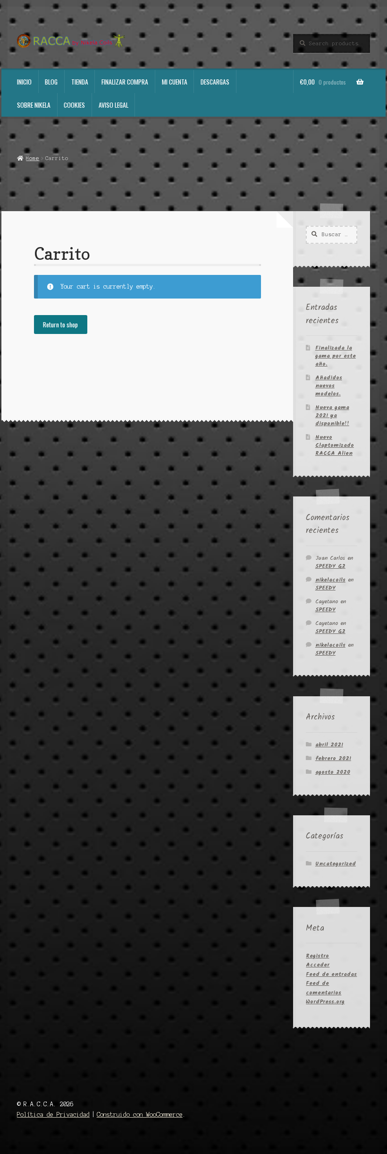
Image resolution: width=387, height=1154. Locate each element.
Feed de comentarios (323, 988)
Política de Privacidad (53, 1114)
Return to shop (60, 324)
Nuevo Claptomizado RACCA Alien (334, 445)
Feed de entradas (331, 974)
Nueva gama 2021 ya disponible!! (332, 415)
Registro (317, 955)
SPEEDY (325, 587)
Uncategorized (335, 863)
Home (32, 158)
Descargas (215, 81)
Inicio (24, 81)
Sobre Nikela (33, 105)
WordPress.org (325, 1001)
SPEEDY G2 (330, 566)
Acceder (317, 964)
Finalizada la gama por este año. (335, 355)
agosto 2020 (332, 772)
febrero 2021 (333, 758)
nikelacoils (330, 579)
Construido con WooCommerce (140, 1114)
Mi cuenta (174, 81)
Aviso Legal (113, 105)
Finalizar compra (124, 81)
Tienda (79, 81)
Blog (51, 81)
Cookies (74, 105)
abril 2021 (329, 744)
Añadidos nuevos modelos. (328, 385)
